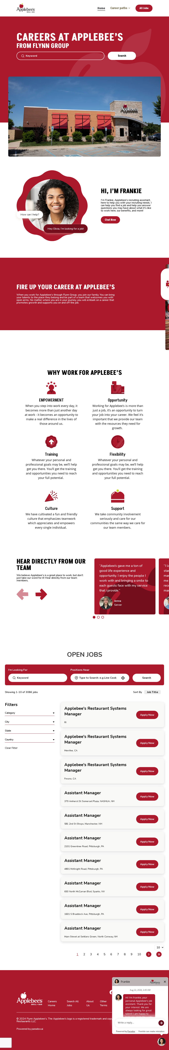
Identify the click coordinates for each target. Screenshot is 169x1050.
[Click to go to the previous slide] (22, 594)
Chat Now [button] (110, 220)
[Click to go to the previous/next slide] (94, 617)
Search (122, 56)
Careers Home (52, 1003)
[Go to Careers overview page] (28, 8)
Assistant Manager (82, 793)
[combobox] (99, 677)
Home (101, 8)
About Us (90, 1003)
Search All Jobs (73, 1003)
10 (139, 954)
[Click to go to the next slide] (41, 594)
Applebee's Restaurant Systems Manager (95, 711)
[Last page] (159, 954)
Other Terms (103, 1003)
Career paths (118, 8)
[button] (29, 713)
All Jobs (144, 8)
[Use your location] (123, 678)
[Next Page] (148, 954)
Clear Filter (11, 748)
